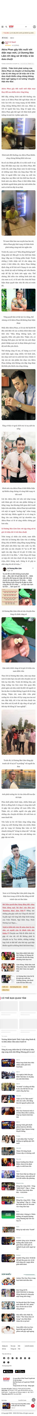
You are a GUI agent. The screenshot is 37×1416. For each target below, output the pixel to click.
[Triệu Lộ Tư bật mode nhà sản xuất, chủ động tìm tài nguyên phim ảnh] (8, 1099)
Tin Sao (18, 1136)
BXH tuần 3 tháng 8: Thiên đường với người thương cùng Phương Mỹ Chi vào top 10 (25, 1217)
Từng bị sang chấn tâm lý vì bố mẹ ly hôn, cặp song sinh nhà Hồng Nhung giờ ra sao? (18, 1050)
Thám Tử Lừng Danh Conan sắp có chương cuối (25, 1152)
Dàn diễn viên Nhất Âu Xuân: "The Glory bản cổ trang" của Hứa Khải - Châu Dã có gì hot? (25, 1318)
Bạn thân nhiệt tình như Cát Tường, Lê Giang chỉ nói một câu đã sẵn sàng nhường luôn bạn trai (25, 956)
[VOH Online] (11, 27)
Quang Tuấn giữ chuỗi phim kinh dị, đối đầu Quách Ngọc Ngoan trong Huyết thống (25, 1128)
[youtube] (8, 1358)
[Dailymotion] (8, 1362)
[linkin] (21, 1358)
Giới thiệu (4, 1400)
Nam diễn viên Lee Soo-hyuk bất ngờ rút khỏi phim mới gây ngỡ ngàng (25, 1329)
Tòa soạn (13, 1346)
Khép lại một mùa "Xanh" (25, 1229)
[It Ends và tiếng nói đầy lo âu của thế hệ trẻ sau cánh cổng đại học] (8, 1087)
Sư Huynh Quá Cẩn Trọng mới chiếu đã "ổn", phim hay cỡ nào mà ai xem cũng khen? (25, 1305)
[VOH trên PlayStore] (20, 1371)
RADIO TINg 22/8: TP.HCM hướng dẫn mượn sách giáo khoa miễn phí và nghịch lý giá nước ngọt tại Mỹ (25, 1244)
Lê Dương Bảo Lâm (16, 987)
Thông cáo (13, 1349)
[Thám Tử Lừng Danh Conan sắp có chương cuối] (8, 1151)
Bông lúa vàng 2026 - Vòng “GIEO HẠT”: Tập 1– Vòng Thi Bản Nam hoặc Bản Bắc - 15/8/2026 (25, 1189)
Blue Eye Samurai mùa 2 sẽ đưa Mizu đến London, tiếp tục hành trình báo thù (25, 1114)
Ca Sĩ (25, 987)
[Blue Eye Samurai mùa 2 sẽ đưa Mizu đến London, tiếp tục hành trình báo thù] (8, 1111)
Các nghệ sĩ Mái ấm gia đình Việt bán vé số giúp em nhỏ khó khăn (25, 1076)
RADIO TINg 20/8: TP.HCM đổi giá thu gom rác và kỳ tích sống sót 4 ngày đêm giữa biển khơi (25, 1261)
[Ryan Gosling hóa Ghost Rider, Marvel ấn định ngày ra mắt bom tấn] (8, 1162)
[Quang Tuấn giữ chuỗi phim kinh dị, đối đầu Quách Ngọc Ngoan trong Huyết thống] (8, 1125)
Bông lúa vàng (19, 1183)
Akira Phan (6, 990)
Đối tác (4, 1349)
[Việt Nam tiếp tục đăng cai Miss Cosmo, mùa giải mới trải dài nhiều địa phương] (8, 1174)
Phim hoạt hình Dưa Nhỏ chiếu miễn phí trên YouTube (25, 1065)
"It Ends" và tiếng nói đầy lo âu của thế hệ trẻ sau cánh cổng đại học (25, 1089)
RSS (19, 1346)
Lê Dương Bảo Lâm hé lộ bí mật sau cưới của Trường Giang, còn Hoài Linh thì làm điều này (25, 979)
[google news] (25, 1358)
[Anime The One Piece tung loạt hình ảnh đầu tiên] (8, 1281)
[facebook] (4, 1358)
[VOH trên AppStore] (8, 1371)
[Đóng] (34, 1403)
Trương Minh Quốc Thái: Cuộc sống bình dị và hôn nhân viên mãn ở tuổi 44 (18, 1040)
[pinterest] (17, 1358)
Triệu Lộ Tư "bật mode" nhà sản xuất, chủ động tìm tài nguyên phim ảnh (25, 1101)
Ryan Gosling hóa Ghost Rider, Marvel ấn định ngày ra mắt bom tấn (24, 1164)
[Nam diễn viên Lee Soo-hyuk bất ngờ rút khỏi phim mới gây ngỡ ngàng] (8, 1330)
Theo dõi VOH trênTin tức (27, 63)
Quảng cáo (5, 1346)
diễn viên (5, 987)
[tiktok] (12, 1358)
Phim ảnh (18, 1096)
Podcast (18, 1237)
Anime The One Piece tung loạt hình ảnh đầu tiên (25, 1279)
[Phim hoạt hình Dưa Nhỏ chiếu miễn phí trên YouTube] (8, 1063)
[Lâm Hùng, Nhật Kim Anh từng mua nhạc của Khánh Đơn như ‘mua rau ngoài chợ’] (8, 967)
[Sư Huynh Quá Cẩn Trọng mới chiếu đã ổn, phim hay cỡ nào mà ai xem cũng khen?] (8, 1305)
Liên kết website (29, 1346)
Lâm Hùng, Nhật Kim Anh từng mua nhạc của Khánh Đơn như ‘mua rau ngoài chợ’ (25, 967)
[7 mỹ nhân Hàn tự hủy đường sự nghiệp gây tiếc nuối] (8, 1139)
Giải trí (12, 38)
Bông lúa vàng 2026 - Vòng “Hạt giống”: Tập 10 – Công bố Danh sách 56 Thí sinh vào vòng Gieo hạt (25, 1203)
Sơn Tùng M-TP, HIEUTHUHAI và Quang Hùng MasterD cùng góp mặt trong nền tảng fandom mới (25, 1294)
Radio (17, 1211)
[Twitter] (4, 1362)
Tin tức (6, 37)
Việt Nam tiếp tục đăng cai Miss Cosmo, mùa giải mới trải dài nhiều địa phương (25, 1176)
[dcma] (29, 1358)
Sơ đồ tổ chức (22, 1400)
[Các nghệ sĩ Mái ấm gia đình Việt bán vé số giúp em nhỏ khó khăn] (8, 1075)
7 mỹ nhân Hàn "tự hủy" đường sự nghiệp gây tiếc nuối (25, 1141)
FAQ (19, 1349)
